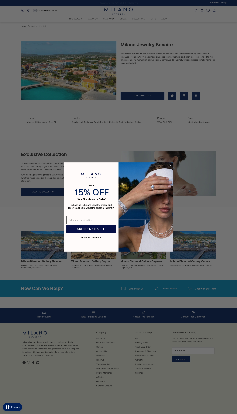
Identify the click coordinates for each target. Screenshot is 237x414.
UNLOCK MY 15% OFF (91, 229)
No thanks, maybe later (91, 237)
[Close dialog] (170, 165)
